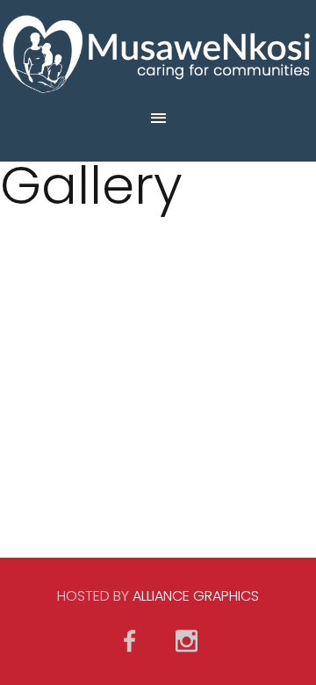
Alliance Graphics (196, 596)
